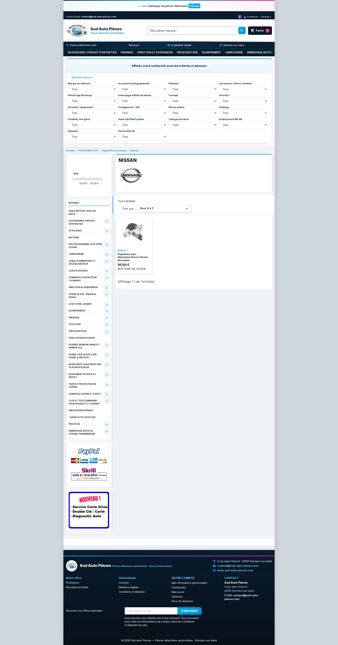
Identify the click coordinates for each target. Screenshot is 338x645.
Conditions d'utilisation (132, 591)
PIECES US (74, 424)
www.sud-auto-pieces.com (235, 570)
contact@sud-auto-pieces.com (98, 16)
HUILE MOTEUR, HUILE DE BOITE (82, 212)
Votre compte (183, 578)
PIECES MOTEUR (77, 331)
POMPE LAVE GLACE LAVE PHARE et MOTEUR (83, 356)
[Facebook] (240, 16)
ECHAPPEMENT (77, 310)
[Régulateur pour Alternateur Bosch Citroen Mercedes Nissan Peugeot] (133, 233)
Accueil (74, 202)
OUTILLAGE (75, 324)
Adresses (177, 596)
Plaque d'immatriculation (82, 337)
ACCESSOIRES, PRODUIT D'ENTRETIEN (82, 222)
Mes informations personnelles (189, 582)
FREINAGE (74, 317)
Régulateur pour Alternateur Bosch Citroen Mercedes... (133, 257)
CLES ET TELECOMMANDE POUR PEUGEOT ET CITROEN (84, 402)
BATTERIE (74, 237)
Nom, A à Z (164, 209)
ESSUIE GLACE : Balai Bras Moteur (82, 296)
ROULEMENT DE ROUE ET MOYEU (82, 376)
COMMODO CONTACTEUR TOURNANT (83, 279)
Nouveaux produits (77, 587)
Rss (218, 611)
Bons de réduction (182, 601)
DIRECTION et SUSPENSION (83, 287)
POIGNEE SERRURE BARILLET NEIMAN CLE (84, 346)
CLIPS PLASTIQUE (78, 270)
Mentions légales (129, 587)
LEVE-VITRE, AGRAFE (80, 304)
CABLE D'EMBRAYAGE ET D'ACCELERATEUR (82, 262)
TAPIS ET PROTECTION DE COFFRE (82, 385)
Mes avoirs (178, 591)
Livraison (124, 582)
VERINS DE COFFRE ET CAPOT (85, 394)
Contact (70, 16)
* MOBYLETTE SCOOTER (82, 417)
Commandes (179, 587)
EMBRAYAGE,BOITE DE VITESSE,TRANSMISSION (82, 432)
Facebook (210, 611)
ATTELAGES (75, 230)
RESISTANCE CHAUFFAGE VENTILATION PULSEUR (85, 366)
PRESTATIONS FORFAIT (81, 410)
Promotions (72, 582)
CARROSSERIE (76, 254)
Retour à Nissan (83, 77)
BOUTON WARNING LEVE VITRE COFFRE (85, 246)
